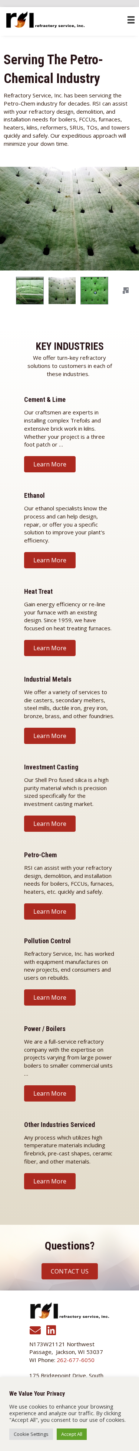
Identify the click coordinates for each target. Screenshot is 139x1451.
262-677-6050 (76, 1360)
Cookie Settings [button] (31, 1434)
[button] (125, 290)
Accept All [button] (71, 1434)
